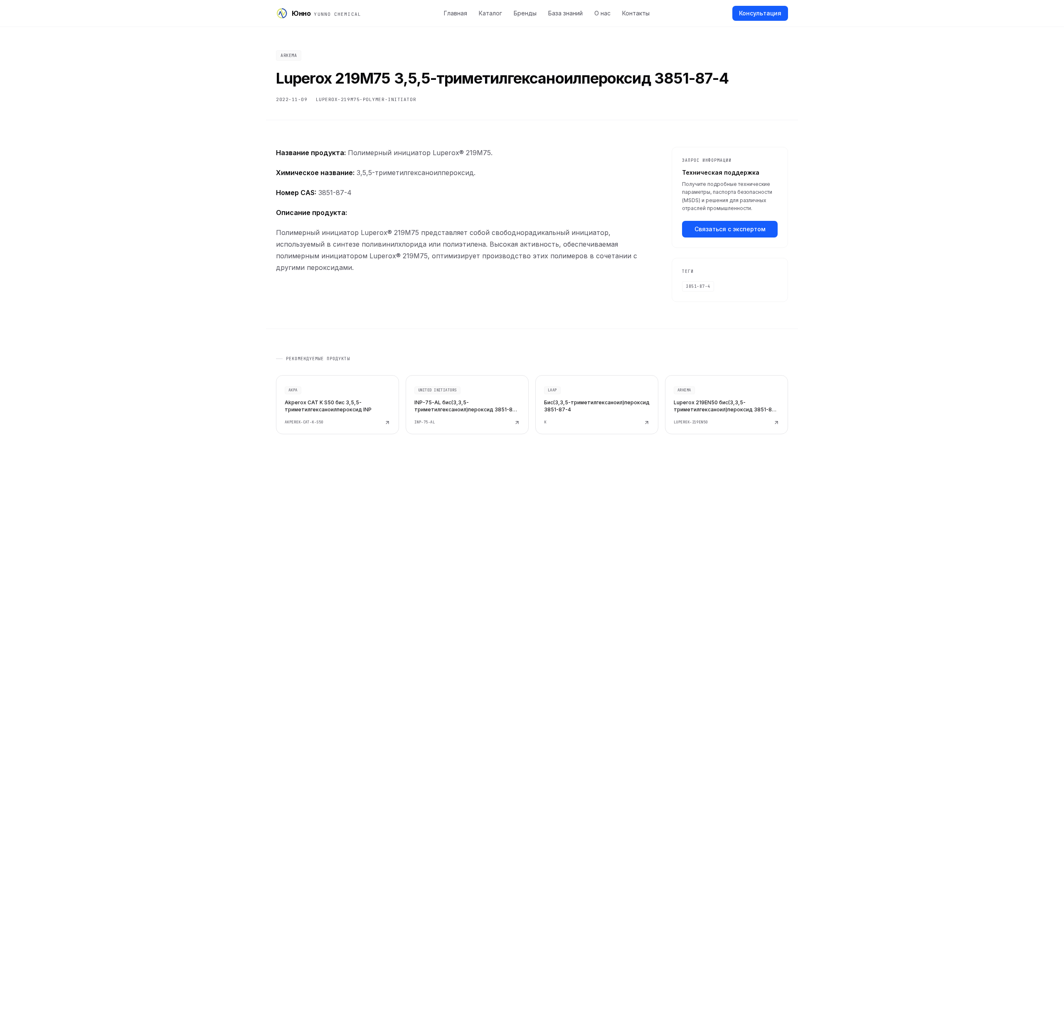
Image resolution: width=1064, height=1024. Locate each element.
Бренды (525, 13)
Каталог (490, 13)
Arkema (289, 55)
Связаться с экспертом (730, 229)
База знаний (565, 13)
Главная (455, 13)
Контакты (636, 13)
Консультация (760, 13)
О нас (602, 13)
